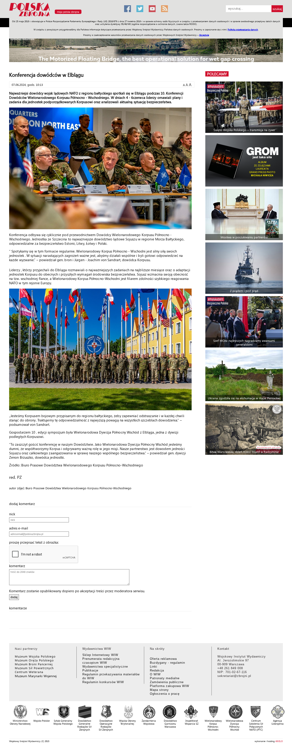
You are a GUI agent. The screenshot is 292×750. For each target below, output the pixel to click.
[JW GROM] (244, 161)
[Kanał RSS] (164, 8)
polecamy (217, 73)
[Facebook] (127, 8)
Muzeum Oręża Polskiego (34, 660)
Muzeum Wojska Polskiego (35, 656)
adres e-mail (20, 528)
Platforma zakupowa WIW (169, 686)
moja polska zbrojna (68, 11)
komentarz (18, 565)
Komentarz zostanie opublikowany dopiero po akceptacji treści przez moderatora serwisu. (77, 591)
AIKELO (279, 741)
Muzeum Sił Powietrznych (34, 668)
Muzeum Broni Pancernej (34, 664)
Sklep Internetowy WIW (100, 655)
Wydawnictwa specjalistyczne (105, 666)
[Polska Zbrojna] (64, 16)
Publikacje (90, 670)
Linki (153, 666)
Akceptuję (204, 35)
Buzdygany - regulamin (167, 662)
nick (13, 514)
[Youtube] (152, 8)
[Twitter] (139, 8)
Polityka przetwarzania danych (243, 29)
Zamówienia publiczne (167, 682)
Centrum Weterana (29, 672)
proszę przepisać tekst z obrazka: (35, 542)
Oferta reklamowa (163, 659)
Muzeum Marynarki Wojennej (36, 676)
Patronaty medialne (165, 678)
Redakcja (157, 670)
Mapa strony (159, 690)
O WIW (155, 674)
